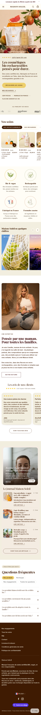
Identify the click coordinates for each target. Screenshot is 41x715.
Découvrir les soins (14, 85)
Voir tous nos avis (20, 430)
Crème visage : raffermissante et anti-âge (23, 155)
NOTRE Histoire (11, 374)
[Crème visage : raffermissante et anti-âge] (27, 140)
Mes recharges (8, 90)
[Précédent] (33, 230)
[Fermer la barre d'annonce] (39, 1)
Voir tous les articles (19, 551)
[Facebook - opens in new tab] (18, 699)
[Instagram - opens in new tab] (22, 699)
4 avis (11, 150)
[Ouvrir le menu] (3, 7)
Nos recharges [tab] (30, 127)
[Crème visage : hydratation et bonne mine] (9, 140)
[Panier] (38, 7)
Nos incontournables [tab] (12, 127)
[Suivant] (37, 230)
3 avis (29, 150)
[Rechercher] (33, 7)
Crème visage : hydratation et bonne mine (5, 155)
